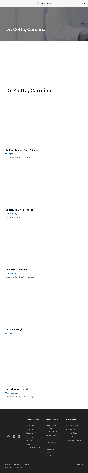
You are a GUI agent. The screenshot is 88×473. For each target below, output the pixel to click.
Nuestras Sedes (71, 433)
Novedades (50, 456)
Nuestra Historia (72, 426)
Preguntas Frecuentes (50, 450)
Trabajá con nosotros (73, 441)
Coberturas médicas (53, 439)
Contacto (79, 464)
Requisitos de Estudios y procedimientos (51, 428)
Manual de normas (73, 437)
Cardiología (30, 426)
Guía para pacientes (53, 435)
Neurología (30, 437)
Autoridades (70, 429)
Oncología (29, 429)
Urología (29, 441)
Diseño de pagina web (13, 464)
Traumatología (31, 433)
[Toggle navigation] (72, 3)
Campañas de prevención (51, 444)
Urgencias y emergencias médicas (34, 445)
